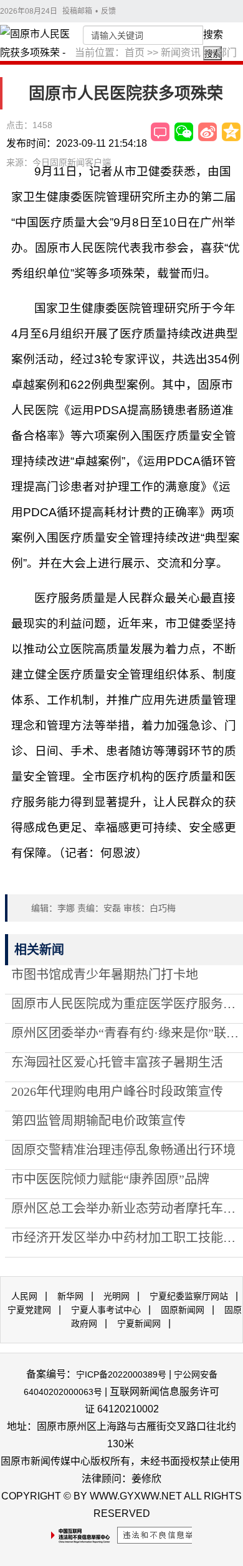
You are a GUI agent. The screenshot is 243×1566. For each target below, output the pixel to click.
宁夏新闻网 (139, 1323)
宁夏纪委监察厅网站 (189, 1296)
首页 (135, 52)
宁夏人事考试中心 (106, 1310)
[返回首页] (37, 53)
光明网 (116, 1296)
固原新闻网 (182, 1310)
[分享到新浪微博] (207, 132)
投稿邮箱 (77, 11)
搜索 (213, 34)
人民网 (24, 1296)
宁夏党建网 (29, 1310)
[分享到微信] (183, 132)
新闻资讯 (181, 52)
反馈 (108, 11)
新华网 (70, 1296)
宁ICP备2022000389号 (121, 1374)
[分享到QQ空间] (231, 132)
